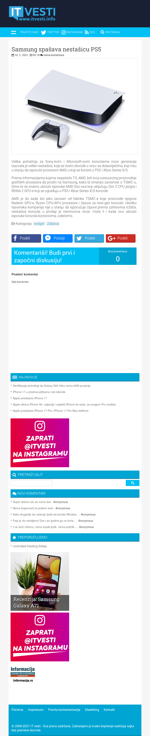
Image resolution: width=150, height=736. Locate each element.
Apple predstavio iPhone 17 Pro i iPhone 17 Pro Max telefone (50, 411)
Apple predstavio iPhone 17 (30, 398)
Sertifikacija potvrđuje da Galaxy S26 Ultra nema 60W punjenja (51, 386)
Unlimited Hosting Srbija (30, 546)
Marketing (92, 709)
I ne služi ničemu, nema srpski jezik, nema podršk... (45, 527)
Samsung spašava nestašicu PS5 (56, 49)
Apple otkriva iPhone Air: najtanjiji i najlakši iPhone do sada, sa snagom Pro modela (64, 404)
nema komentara (54, 55)
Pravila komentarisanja (64, 709)
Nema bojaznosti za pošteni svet (33, 508)
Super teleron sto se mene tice (32, 502)
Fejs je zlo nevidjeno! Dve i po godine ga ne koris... (44, 521)
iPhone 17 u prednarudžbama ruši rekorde (39, 392)
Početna (17, 709)
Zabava (53, 224)
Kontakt (109, 709)
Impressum (36, 709)
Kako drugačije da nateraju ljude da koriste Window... (45, 514)
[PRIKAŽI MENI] (13, 32)
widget (39, 224)
